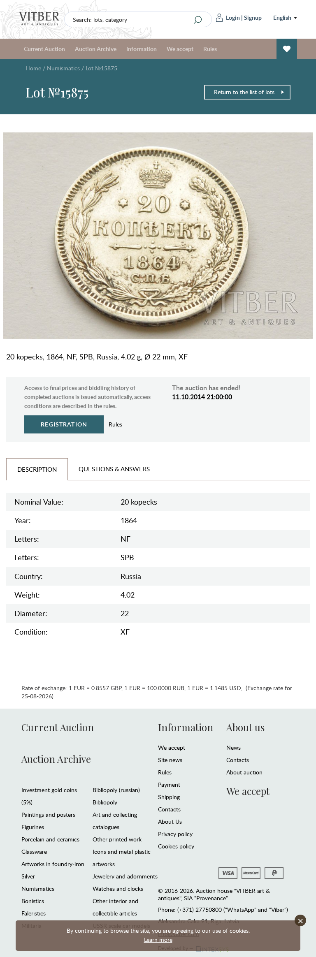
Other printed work (117, 839)
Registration (64, 424)
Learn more (158, 939)
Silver (28, 876)
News (233, 747)
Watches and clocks (118, 888)
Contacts (169, 809)
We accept (171, 747)
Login (233, 17)
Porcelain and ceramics (50, 839)
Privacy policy (175, 834)
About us (245, 727)
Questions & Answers (114, 469)
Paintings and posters (48, 814)
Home (33, 68)
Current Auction (57, 727)
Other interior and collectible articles (115, 907)
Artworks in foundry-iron (52, 864)
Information (185, 727)
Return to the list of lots (244, 92)
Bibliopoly (105, 802)
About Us (170, 821)
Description (37, 469)
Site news (170, 760)
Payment (169, 784)
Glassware (34, 851)
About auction (244, 772)
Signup (253, 17)
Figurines (32, 827)
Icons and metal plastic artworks (122, 858)
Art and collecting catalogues (115, 821)
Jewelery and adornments (125, 876)
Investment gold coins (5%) (49, 796)
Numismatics (63, 68)
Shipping (169, 797)
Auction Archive (56, 758)
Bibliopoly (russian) (116, 790)
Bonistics (32, 901)
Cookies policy (176, 846)
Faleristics (33, 913)
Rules (210, 49)
